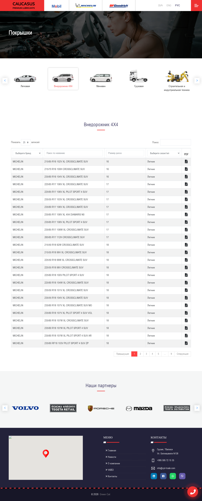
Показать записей (25, 142)
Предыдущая (122, 353)
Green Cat (105, 494)
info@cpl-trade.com (166, 468)
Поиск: (155, 142)
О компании (113, 463)
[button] (46, 454)
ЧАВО (110, 470)
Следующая (182, 353)
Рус (177, 5)
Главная (111, 450)
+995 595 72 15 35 (165, 460)
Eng (168, 5)
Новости (111, 457)
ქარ (160, 5)
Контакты (112, 476)
